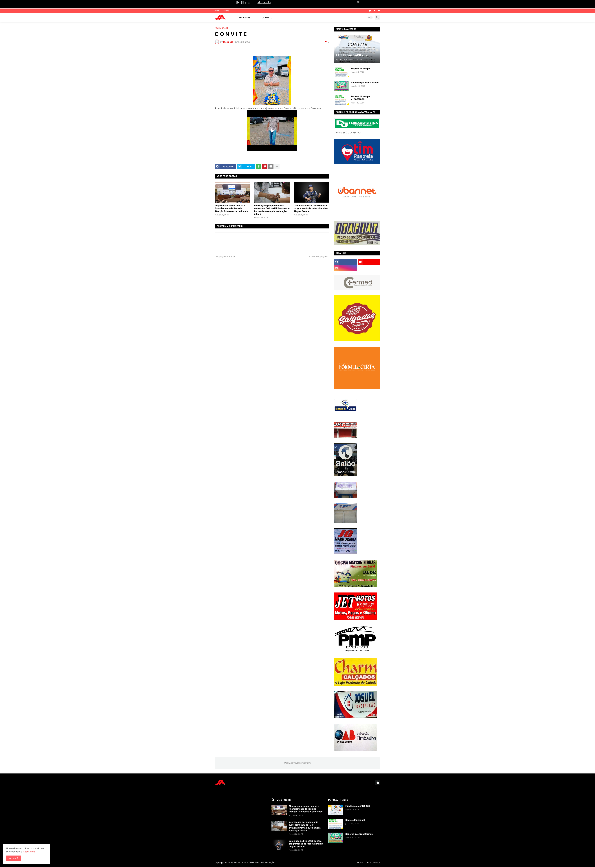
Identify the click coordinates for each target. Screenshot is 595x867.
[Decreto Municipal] (341, 72)
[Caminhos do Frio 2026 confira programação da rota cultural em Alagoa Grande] (311, 192)
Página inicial (221, 28)
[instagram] (345, 268)
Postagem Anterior (225, 256)
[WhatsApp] (258, 166)
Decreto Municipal (360, 68)
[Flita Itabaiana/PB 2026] (335, 810)
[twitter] (374, 11)
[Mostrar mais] (277, 166)
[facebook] (370, 11)
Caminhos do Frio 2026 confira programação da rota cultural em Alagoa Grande (311, 208)
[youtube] (379, 11)
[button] (370, 17)
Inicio (217, 10)
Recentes (244, 17)
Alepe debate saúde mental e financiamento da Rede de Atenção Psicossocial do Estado (232, 208)
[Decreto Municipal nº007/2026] (341, 100)
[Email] (270, 166)
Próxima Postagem (318, 256)
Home (360, 862)
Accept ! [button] (13, 858)
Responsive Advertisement (297, 763)
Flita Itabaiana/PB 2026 (357, 806)
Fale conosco (373, 862)
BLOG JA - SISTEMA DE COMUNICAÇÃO (254, 862)
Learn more (29, 851)
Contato (225, 10)
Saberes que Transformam (365, 82)
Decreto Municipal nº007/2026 (360, 98)
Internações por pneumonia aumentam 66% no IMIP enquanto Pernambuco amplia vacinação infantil (272, 209)
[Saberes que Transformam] (341, 86)
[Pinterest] (264, 166)
